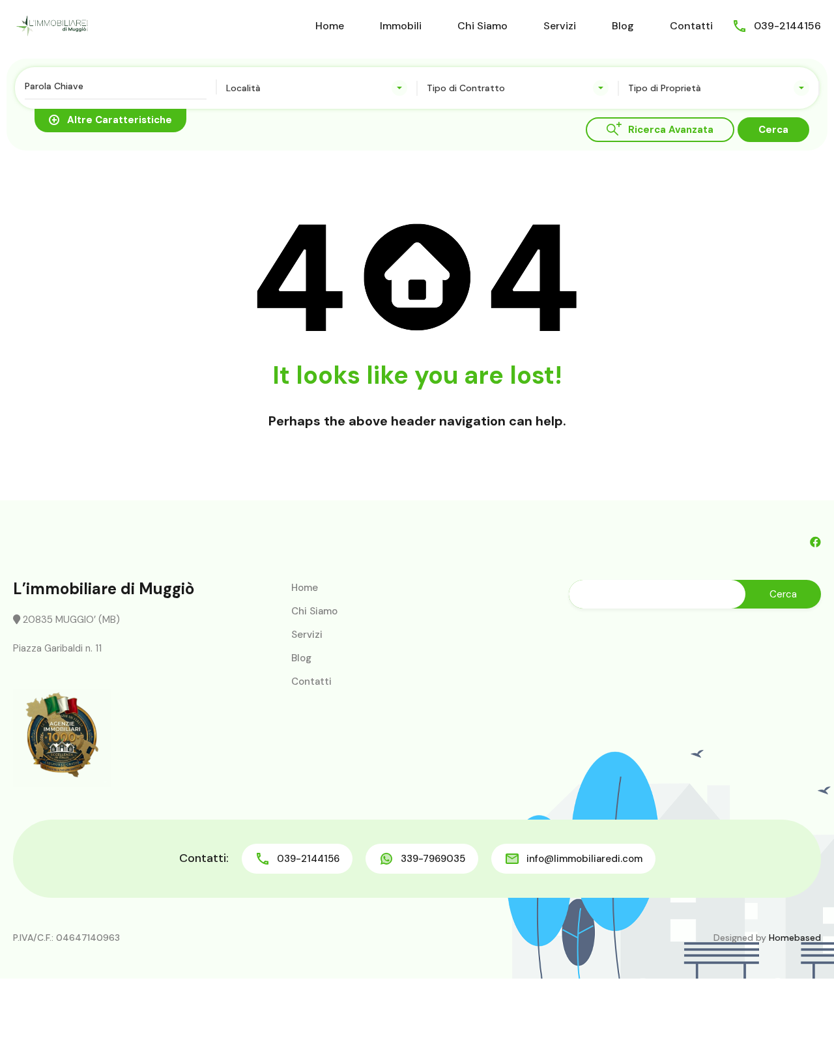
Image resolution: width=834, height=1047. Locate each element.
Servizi (559, 26)
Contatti (691, 26)
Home (329, 26)
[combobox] (317, 88)
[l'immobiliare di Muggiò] (52, 25)
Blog (623, 26)
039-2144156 (787, 26)
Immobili (401, 26)
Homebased (795, 937)
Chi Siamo (482, 26)
